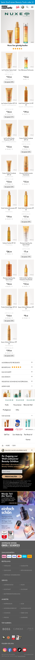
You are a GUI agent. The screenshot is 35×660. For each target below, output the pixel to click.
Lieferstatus (8, 585)
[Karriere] (17, 498)
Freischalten (11, 476)
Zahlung (7, 570)
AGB (22, 604)
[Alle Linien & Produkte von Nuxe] (17, 14)
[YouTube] (24, 649)
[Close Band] (33, 2)
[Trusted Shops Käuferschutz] (4, 637)
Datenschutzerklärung (14, 482)
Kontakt (7, 589)
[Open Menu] (7, 7)
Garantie (24, 566)
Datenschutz (26, 608)
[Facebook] (9, 649)
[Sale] (17, 7)
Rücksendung (26, 570)
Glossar (24, 589)
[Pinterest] (14, 649)
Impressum (8, 604)
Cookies (7, 613)
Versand (7, 566)
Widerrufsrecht (10, 608)
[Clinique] (18, 629)
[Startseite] (2, 445)
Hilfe (23, 585)
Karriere (24, 617)
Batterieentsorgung (12, 594)
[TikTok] (19, 649)
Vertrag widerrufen (12, 575)
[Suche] (27, 7)
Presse (6, 617)
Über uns (24, 613)
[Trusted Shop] (22, 7)
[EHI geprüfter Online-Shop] (8, 637)
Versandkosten (21, 656)
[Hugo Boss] (6, 629)
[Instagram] (4, 649)
